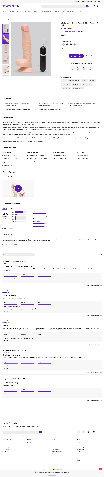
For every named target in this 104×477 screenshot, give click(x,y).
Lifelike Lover (76, 84)
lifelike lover (23, 19)
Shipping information (6, 444)
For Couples (28, 11)
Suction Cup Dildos (73, 80)
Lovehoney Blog (30, 444)
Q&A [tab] (10, 208)
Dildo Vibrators (17, 19)
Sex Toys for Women (77, 88)
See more (40, 229)
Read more (60, 329)
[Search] (87, 6)
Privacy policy (79, 451)
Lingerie (36, 11)
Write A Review (8, 228)
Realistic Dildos (65, 88)
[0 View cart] (100, 6)
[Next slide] (50, 49)
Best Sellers (70, 11)
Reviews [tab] (4, 208)
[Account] (94, 6)
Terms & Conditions (80, 449)
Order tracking (5, 451)
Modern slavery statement (82, 458)
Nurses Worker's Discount (57, 451)
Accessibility (79, 460)
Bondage (56, 11)
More (78, 439)
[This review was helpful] (100, 285)
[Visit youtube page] (93, 431)
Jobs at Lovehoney (80, 447)
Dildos (63, 80)
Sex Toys (4, 11)
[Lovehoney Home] (10, 6)
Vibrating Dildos (86, 84)
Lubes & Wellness (46, 11)
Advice (79, 11)
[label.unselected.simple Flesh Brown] (67, 44)
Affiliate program (80, 455)
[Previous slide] (12, 49)
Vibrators (11, 19)
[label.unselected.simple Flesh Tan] (74, 44)
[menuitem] (5, 11)
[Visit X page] (83, 431)
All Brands (54, 444)
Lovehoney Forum (30, 447)
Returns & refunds (5, 449)
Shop (53, 439)
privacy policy (38, 435)
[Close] (101, 472)
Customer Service (7, 439)
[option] (31, 49)
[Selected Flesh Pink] (63, 44)
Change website (52, 475)
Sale (63, 11)
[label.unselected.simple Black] (71, 44)
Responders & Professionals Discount (59, 453)
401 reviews (70, 28)
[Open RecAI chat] (100, 469)
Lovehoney (52, 14)
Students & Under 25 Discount (58, 447)
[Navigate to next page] (60, 407)
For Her (12, 11)
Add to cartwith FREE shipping (76, 55)
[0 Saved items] (97, 6)
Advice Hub (29, 442)
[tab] (14, 451)
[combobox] (65, 6)
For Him (19, 11)
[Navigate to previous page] (43, 407)
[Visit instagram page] (88, 431)
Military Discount (55, 449)
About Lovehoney (80, 442)
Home (3, 19)
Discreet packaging (6, 447)
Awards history (79, 444)
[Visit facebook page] (78, 431)
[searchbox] (19, 254)
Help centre (4, 442)
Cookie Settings (80, 453)
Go (40, 432)
